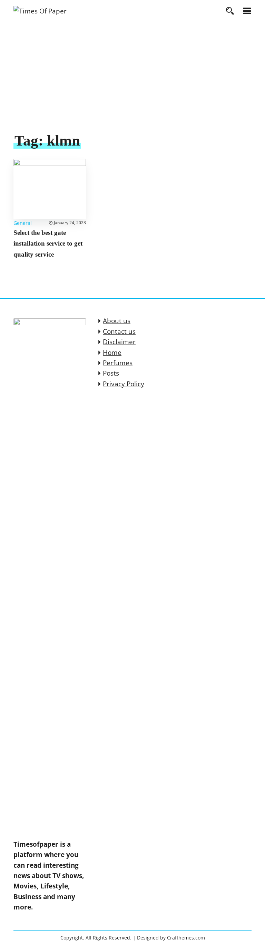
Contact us (119, 331)
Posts (111, 373)
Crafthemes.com (186, 937)
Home (112, 352)
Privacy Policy (123, 383)
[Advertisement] (132, 79)
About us (116, 320)
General (22, 223)
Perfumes (117, 362)
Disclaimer (119, 341)
